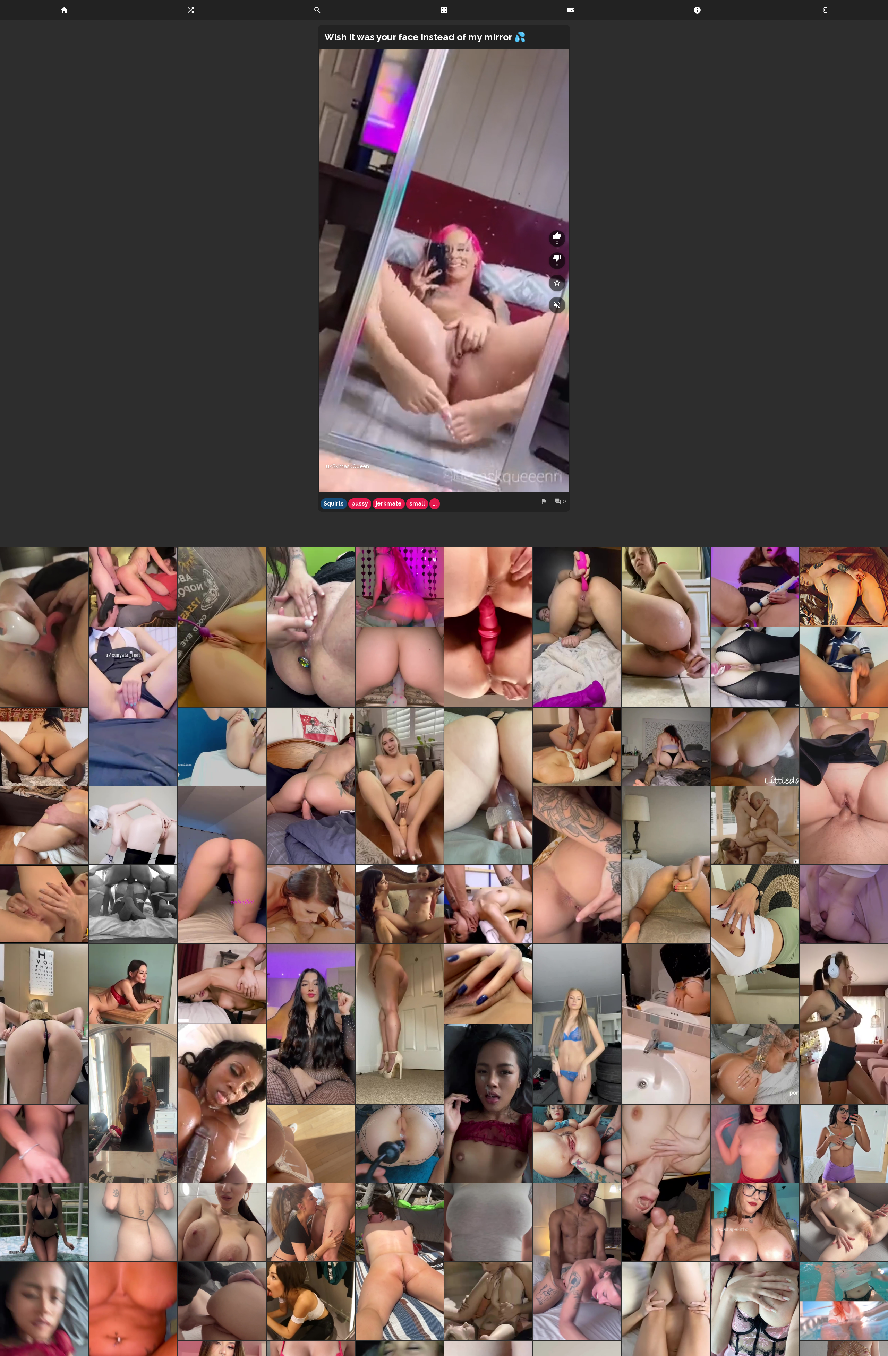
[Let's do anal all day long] (754, 667)
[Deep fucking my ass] (754, 747)
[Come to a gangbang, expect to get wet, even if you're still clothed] (133, 586)
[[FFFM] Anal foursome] (133, 904)
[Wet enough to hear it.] (488, 786)
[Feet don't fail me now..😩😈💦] (399, 786)
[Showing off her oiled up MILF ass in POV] (44, 825)
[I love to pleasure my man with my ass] (843, 786)
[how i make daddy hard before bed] (133, 1222)
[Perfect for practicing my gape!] (399, 1144)
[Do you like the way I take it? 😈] (399, 586)
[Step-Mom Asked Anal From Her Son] (754, 1064)
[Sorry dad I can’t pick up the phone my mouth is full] (310, 1222)
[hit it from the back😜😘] (577, 626)
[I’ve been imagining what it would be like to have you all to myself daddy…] (843, 1144)
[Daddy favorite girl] (666, 626)
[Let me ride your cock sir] (310, 786)
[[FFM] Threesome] (399, 904)
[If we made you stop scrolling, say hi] (44, 747)
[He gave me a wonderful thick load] (222, 1301)
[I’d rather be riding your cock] (488, 626)
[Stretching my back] (399, 1261)
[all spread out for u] (577, 864)
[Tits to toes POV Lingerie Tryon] (310, 1144)
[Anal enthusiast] (577, 1144)
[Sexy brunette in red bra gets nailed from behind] (133, 983)
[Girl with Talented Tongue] (488, 1301)
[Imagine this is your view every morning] (754, 1144)
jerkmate (389, 503)
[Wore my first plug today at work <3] (44, 1023)
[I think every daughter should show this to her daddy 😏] (843, 1222)
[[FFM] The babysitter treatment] (754, 825)
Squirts (334, 503)
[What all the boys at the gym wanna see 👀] (754, 944)
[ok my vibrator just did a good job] (222, 626)
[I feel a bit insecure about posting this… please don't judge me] (133, 1103)
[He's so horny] (577, 747)
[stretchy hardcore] (222, 983)
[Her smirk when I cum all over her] (666, 1183)
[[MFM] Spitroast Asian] (488, 904)
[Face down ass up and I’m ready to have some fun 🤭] (222, 864)
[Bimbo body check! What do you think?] (44, 1144)
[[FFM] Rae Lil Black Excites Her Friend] (44, 904)
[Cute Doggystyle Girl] (843, 904)
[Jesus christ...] (222, 1103)
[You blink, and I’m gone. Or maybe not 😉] (222, 1222)
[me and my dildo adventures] (843, 586)
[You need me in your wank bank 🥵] (488, 983)
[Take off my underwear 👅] (577, 1023)
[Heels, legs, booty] (399, 1023)
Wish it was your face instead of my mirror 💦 (425, 37)
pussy (359, 503)
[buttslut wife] (666, 747)
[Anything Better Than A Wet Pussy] (222, 747)
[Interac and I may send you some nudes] (666, 864)
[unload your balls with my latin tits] (754, 1222)
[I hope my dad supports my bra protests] (488, 1222)
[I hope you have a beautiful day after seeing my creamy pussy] (843, 667)
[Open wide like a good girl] (577, 1261)
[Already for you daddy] (44, 1222)
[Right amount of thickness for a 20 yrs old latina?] (310, 1023)
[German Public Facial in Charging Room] (310, 1301)
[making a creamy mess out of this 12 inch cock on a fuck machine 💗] (754, 586)
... (435, 503)
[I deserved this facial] (488, 1103)
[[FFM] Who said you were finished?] (310, 904)
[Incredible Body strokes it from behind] (133, 825)
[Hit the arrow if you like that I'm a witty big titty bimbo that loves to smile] (843, 1023)
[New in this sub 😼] (133, 706)
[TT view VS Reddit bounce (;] (843, 1301)
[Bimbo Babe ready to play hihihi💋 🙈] (666, 1023)
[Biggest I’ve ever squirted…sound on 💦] (44, 626)
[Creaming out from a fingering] (310, 626)
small (417, 503)
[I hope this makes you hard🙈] (399, 667)
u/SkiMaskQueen (347, 466)
